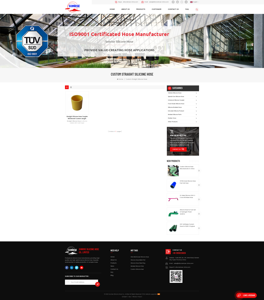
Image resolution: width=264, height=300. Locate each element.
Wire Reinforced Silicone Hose (140, 257)
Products (140, 9)
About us (125, 9)
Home (112, 9)
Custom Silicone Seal (137, 269)
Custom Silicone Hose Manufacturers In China (187, 168)
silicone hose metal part (138, 260)
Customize (156, 9)
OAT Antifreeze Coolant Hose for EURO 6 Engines (187, 225)
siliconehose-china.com (130, 2)
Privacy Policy (137, 297)
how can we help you (178, 135)
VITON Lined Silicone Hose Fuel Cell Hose (188, 182)
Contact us (173, 9)
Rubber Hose (172, 118)
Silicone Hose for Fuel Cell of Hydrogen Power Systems (188, 212)
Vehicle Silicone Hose (174, 93)
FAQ (187, 9)
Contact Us (177, 149)
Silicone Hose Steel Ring (138, 263)
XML (129, 297)
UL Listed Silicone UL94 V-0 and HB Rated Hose (188, 197)
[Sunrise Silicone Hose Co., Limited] (73, 7)
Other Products (173, 122)
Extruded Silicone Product (176, 111)
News (112, 266)
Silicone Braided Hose (175, 107)
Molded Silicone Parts (175, 115)
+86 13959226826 (179, 253)
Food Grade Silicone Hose (176, 104)
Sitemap (124, 297)
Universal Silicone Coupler (176, 100)
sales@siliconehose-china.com (159, 2)
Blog (112, 276)
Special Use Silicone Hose (176, 97)
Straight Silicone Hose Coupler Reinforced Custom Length (77, 118)
